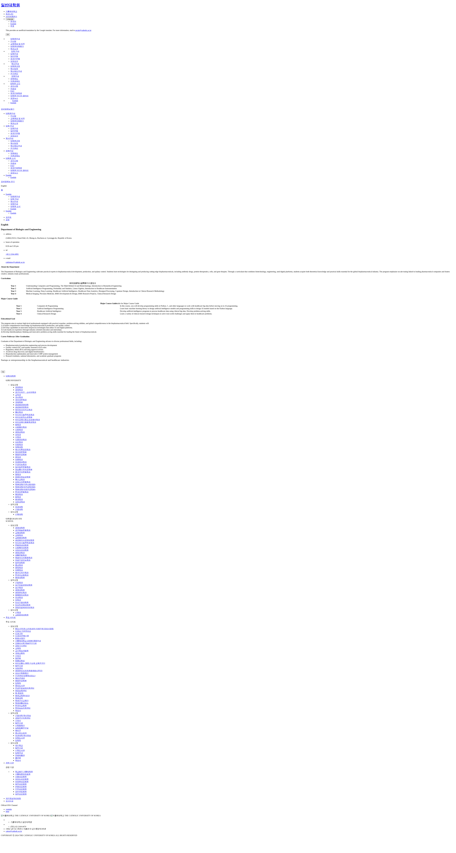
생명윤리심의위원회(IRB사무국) (28, 671)
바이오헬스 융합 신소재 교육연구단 (30, 663)
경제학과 (19, 390)
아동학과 (19, 445)
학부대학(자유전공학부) (25, 489)
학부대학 (19, 698)
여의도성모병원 (21, 779)
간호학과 (19, 583)
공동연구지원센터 (22, 718)
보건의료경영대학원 (23, 585)
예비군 (18, 730)
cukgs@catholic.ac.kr (14, 831)
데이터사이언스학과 (23, 410)
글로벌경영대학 (21, 405)
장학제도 (14, 79)
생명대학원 (20, 590)
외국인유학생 (16, 93)
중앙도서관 (20, 686)
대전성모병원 (21, 794)
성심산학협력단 (21, 673)
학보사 (18, 711)
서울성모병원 (21, 777)
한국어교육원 (21, 706)
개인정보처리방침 (13, 798)
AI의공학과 (20, 502)
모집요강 (14, 61)
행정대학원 (20, 578)
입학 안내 (15, 51)
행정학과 (19, 494)
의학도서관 (20, 738)
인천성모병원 (21, 789)
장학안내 (15, 76)
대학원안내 (15, 39)
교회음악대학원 (21, 615)
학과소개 (14, 49)
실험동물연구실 (21, 728)
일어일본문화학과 (22, 467)
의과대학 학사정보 (23, 735)
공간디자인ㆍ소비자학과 (25, 392)
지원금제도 (15, 81)
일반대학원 (20, 563)
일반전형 (14, 56)
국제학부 (19, 402)
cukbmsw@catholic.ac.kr (15, 262)
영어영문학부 (21, 452)
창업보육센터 (21, 691)
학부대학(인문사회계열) (25, 484)
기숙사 (18, 656)
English (15, 101)
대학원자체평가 (17, 46)
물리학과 (19, 412)
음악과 (18, 457)
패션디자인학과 (21, 573)
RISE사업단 (20, 638)
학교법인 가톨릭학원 (24, 772)
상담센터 (19, 668)
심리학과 (19, 442)
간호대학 (19, 509)
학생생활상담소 (21, 703)
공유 (8, 220)
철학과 (18, 474)
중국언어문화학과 (22, 472)
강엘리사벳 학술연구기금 (26, 643)
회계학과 (19, 499)
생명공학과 (20, 432)
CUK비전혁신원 (22, 636)
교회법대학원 (21, 538)
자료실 (13, 89)
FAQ (12, 91)
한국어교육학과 (21, 575)
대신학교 (19, 745)
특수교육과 (20, 479)
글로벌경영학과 (21, 407)
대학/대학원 (11, 376)
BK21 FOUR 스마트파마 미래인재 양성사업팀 (34, 629)
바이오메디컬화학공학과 (25, 422)
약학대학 (19, 447)
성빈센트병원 (21, 792)
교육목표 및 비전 (17, 44)
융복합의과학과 (21, 595)
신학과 (18, 612)
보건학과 (19, 588)
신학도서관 (20, 750)
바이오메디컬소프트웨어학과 (27, 420)
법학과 (18, 425)
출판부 (18, 758)
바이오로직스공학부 (23, 417)
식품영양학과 (21, 440)
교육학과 (19, 535)
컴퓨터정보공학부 (22, 477)
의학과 (18, 600)
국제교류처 (20, 653)
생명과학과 (20, 553)
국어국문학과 (21, 400)
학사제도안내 (16, 71)
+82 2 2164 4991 (12, 254)
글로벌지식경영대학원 (24, 540)
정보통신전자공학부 (23, 469)
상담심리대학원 (21, 550)
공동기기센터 (21, 646)
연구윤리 (14, 74)
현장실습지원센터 (22, 708)
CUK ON (19, 634)
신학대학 (19, 514)
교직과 (18, 395)
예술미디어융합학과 (23, 558)
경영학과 (19, 387)
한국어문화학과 (21, 492)
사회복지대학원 (21, 548)
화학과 (18, 497)
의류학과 (19, 460)
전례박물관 (20, 755)
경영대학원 (20, 528)
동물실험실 (20, 661)
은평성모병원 (21, 787)
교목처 (18, 648)
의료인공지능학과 (22, 560)
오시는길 (9, 801)
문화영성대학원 (21, 545)
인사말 (13, 41)
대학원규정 (15, 66)
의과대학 (19, 507)
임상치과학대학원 (22, 605)
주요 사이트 (11, 617)
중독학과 (19, 568)
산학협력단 (20, 726)
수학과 (18, 437)
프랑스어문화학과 (22, 482)
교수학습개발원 (21, 651)
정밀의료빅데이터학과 (24, 607)
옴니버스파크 (21, 733)
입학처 (18, 683)
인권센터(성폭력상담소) (25, 676)
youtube (9, 809)
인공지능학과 (21, 465)
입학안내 (14, 54)
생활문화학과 (21, 555)
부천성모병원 (21, 784)
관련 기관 (10, 763)
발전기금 (19, 666)
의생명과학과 (21, 462)
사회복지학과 (21, 427)
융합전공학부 (21, 455)
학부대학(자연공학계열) (25, 487)
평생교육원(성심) (22, 696)
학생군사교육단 (21, 701)
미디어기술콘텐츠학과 (24, 415)
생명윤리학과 (21, 593)
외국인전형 (15, 59)
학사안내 (15, 64)
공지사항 (14, 86)
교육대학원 (20, 533)
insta (7, 811)
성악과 (18, 435)
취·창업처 (19, 693)
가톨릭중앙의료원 (22, 774)
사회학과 (19, 430)
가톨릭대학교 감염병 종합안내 (28, 641)
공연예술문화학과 (22, 530)
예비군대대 (20, 678)
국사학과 (19, 397)
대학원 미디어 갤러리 (19, 96)
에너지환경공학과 (22, 450)
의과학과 (19, 598)
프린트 (8, 217)
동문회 (18, 658)
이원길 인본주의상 (23, 631)
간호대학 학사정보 (23, 716)
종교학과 (19, 565)
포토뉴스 (14, 98)
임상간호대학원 (21, 602)
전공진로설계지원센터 (24, 688)
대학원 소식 (15, 84)
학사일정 (14, 69)
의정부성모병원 (21, 782)
